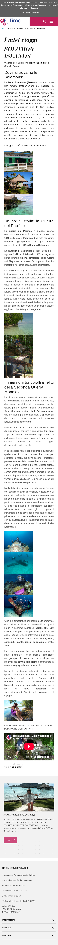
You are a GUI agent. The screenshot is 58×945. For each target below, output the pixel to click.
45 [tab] (39, 853)
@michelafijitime (39, 62)
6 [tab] (26, 841)
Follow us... (7, 935)
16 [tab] (18, 845)
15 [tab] (14, 845)
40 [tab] (18, 853)
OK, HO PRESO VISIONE (29, 12)
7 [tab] (31, 841)
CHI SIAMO (20, 28)
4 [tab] (18, 841)
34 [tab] (43, 849)
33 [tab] (39, 849)
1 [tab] (5, 841)
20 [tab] (35, 845)
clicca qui (34, 8)
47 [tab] (48, 853)
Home (10, 28)
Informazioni (8, 919)
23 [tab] (48, 845)
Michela (30, 28)
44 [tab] (35, 853)
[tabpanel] (29, 813)
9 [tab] (39, 841)
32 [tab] (35, 849)
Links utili (6, 927)
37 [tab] (5, 853)
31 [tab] (31, 849)
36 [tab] (52, 849)
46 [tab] (43, 853)
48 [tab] (52, 853)
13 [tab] (5, 845)
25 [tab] (5, 849)
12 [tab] (52, 841)
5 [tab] (22, 841)
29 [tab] (22, 849)
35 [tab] (48, 849)
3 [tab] (14, 841)
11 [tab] (48, 841)
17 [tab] (22, 845)
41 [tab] (22, 853)
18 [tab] (26, 845)
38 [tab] (10, 853)
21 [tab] (39, 845)
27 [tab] (14, 849)
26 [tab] (10, 849)
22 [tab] (43, 845)
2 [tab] (10, 841)
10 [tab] (43, 841)
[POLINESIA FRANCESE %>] (29, 797)
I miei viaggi (40, 28)
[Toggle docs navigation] (51, 21)
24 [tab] (52, 845)
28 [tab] (18, 849)
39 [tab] (14, 853)
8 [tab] (35, 841)
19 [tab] (31, 845)
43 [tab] (31, 853)
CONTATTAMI (25, 728)
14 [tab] (10, 845)
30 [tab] (26, 849)
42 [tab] (26, 853)
